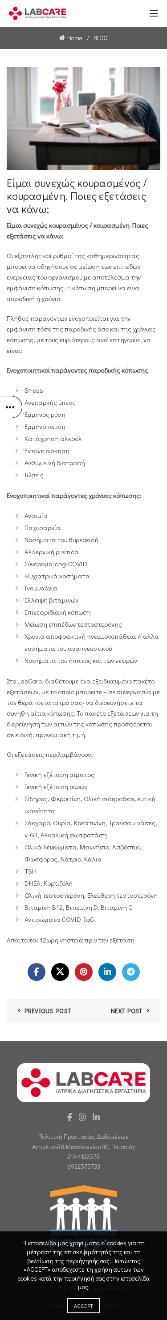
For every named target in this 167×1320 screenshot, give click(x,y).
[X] (60, 972)
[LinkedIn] (107, 972)
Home (74, 38)
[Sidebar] (11, 407)
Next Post (127, 1010)
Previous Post (47, 1010)
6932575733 (83, 1166)
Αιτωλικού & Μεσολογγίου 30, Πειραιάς (83, 1146)
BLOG (101, 38)
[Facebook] (36, 972)
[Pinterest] (84, 972)
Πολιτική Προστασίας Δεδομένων (83, 1136)
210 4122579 (83, 1156)
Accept (84, 1305)
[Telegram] (131, 972)
